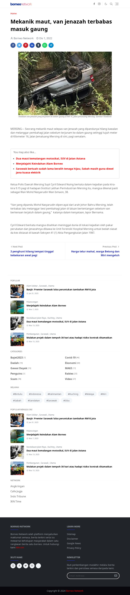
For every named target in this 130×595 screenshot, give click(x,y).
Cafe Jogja (16, 491)
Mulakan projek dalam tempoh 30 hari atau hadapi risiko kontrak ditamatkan (69, 337)
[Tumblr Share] (38, 45)
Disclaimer (72, 538)
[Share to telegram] (51, 45)
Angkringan (17, 486)
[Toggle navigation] (117, 4)
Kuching (51, 318)
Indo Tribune (18, 496)
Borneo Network (74, 590)
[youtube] (32, 565)
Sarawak (43, 285)
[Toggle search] (111, 4)
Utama (51, 285)
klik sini (20, 547)
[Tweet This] (19, 45)
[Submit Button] (115, 576)
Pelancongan (32, 302)
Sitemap (71, 534)
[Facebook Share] (13, 45)
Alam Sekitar (32, 285)
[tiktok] (38, 565)
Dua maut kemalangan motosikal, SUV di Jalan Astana (50, 158)
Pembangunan (33, 334)
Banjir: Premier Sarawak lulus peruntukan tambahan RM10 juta (61, 289)
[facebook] (94, 4)
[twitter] (25, 565)
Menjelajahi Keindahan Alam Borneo (39, 163)
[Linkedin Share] (32, 45)
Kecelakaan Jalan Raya (36, 318)
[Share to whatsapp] (44, 45)
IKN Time (15, 501)
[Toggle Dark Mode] (105, 4)
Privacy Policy (74, 547)
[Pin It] (25, 45)
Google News (74, 543)
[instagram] (99, 4)
